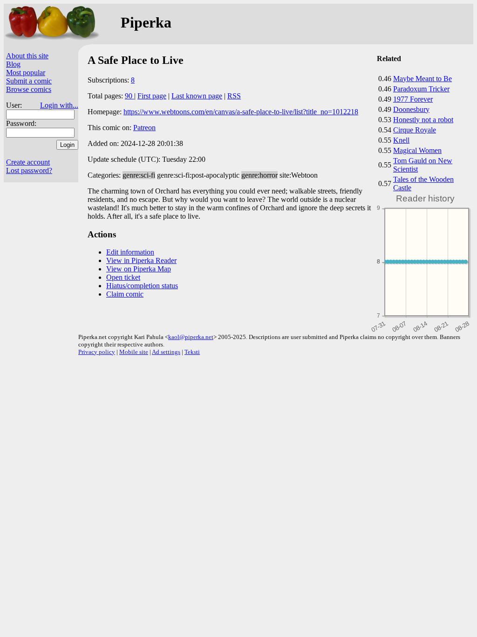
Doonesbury (411, 109)
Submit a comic (29, 81)
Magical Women (417, 150)
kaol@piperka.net (190, 336)
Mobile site (133, 351)
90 (129, 96)
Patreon (144, 128)
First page (151, 96)
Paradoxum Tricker (421, 89)
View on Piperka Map (138, 269)
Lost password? (29, 170)
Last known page (196, 96)
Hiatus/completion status (142, 286)
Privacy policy (96, 351)
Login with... (59, 105)
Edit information (130, 252)
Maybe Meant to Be (422, 79)
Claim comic (124, 294)
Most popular (25, 72)
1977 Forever (413, 99)
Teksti (192, 351)
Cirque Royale (414, 130)
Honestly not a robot (423, 120)
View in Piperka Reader (141, 260)
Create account (28, 162)
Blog (13, 64)
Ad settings (166, 351)
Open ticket (123, 277)
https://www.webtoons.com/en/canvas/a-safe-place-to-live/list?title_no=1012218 (240, 112)
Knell (401, 140)
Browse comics (28, 89)
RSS (234, 96)
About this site (27, 56)
